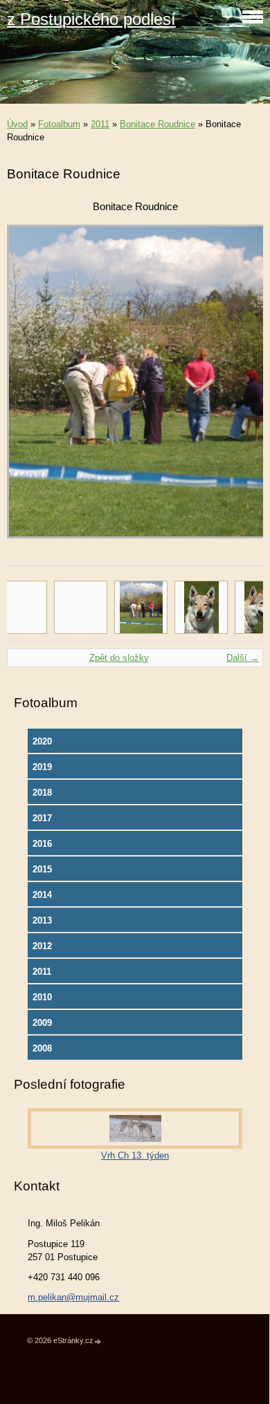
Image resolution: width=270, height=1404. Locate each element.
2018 (42, 792)
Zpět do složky (119, 658)
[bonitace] (201, 607)
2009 (42, 1023)
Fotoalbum (59, 124)
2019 (42, 767)
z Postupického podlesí (91, 19)
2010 (42, 997)
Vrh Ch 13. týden (135, 1155)
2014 (42, 895)
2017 (42, 818)
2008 (42, 1048)
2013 (42, 920)
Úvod (17, 124)
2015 (42, 869)
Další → (242, 658)
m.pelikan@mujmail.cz (73, 1297)
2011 (100, 124)
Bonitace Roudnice (157, 124)
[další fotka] (240, 388)
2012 (42, 946)
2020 (42, 741)
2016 (42, 844)
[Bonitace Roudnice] (141, 607)
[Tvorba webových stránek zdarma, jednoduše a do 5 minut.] (98, 1341)
